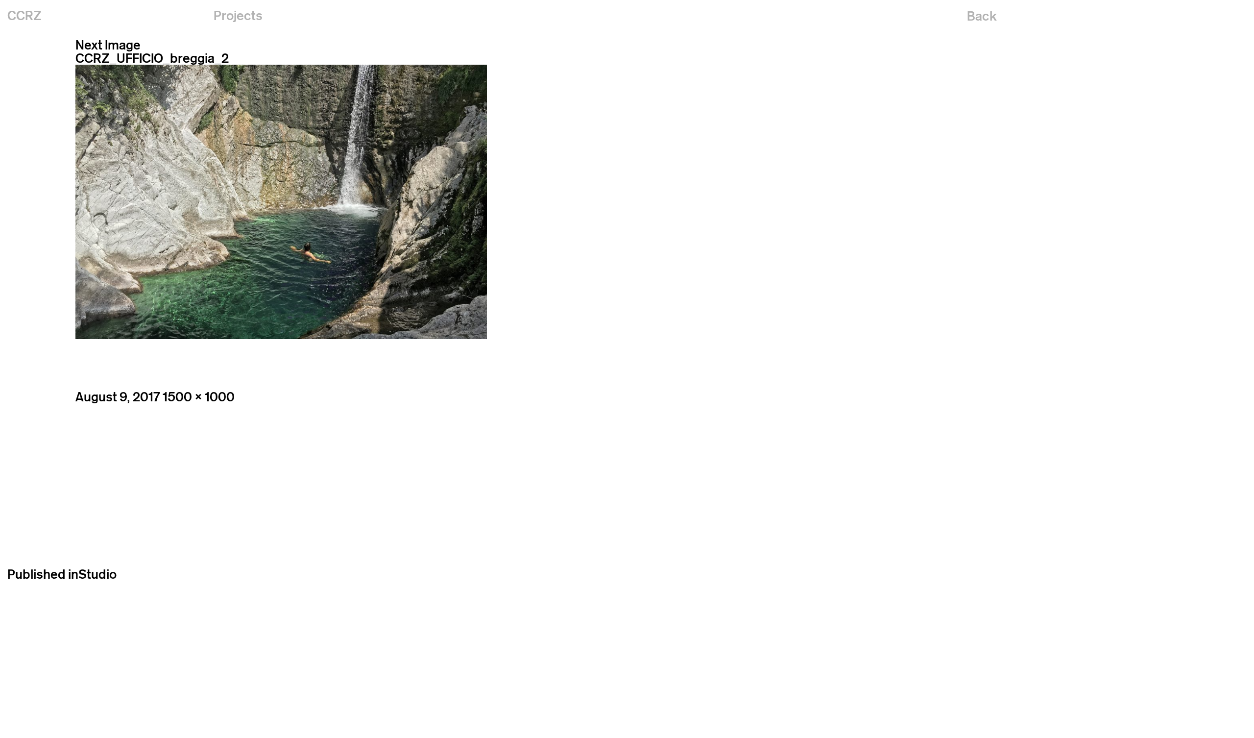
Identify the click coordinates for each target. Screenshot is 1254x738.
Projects (238, 15)
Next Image (108, 45)
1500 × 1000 (199, 397)
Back (982, 16)
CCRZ (24, 15)
